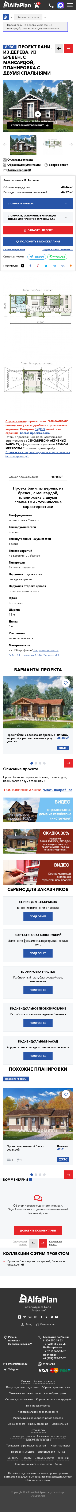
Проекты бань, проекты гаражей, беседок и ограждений (36, 1263)
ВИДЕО (40, 429)
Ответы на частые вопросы (25, 1393)
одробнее (64, 790)
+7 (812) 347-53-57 (54, 1351)
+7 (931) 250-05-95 (54, 1343)
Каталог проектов (44, 1381)
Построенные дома (22, 1451)
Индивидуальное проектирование (38, 1411)
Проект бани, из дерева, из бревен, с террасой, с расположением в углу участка (31, 738)
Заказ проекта (16, 1423)
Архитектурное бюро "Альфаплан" (38, 1308)
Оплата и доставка (20, 159)
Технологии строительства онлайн (26, 1445)
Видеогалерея (46, 1451)
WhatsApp (59, 256)
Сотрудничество (44, 1457)
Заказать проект (40, 230)
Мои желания (60, 1423)
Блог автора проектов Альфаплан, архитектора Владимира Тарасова (38, 1437)
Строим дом (38, 1429)
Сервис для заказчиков (38, 889)
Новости (26, 1457)
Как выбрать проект (55, 1393)
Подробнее (22, 719)
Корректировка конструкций (53, 1399)
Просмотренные (38, 1423)
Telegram (38, 256)
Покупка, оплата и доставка (22, 1387)
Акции (58, 1463)
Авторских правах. (40, 1480)
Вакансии (63, 1457)
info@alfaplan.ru (17, 1363)
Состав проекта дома (35, 433)
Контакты (12, 1457)
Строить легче (15, 421)
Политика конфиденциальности (33, 1463)
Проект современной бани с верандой (25, 1148)
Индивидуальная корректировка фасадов (38, 1417)
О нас (61, 1451)
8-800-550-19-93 (53, 1340)
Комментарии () (19, 170)
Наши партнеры (60, 1445)
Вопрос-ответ (58, 164)
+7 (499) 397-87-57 (54, 1358)
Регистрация (47, 1324)
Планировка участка (38, 1405)
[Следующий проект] (43, 1243)
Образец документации (24, 164)
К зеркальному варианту (27, 125)
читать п (49, 790)
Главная (25, 1381)
